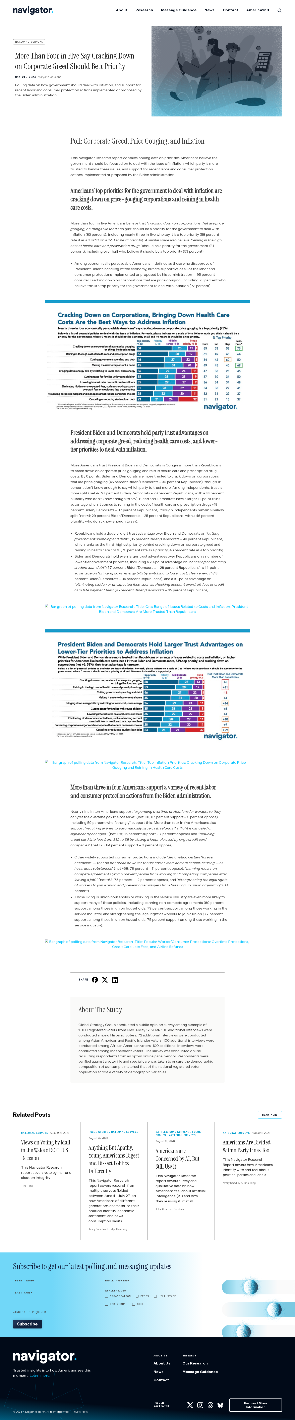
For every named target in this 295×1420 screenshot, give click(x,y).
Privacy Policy (80, 1411)
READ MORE (270, 1114)
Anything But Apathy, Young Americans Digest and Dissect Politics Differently (113, 1159)
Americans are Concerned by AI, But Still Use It (177, 1158)
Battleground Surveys (172, 1132)
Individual (118, 1304)
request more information (256, 1405)
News (209, 10)
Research (144, 10)
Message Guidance (179, 10)
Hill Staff (167, 1296)
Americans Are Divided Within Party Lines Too (247, 1146)
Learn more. (40, 1375)
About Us (162, 1363)
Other (141, 1304)
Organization (120, 1296)
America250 (257, 10)
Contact (230, 10)
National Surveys (29, 41)
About (121, 10)
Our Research (195, 1363)
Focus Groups (98, 1132)
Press (144, 1296)
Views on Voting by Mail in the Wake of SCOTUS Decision (45, 1150)
